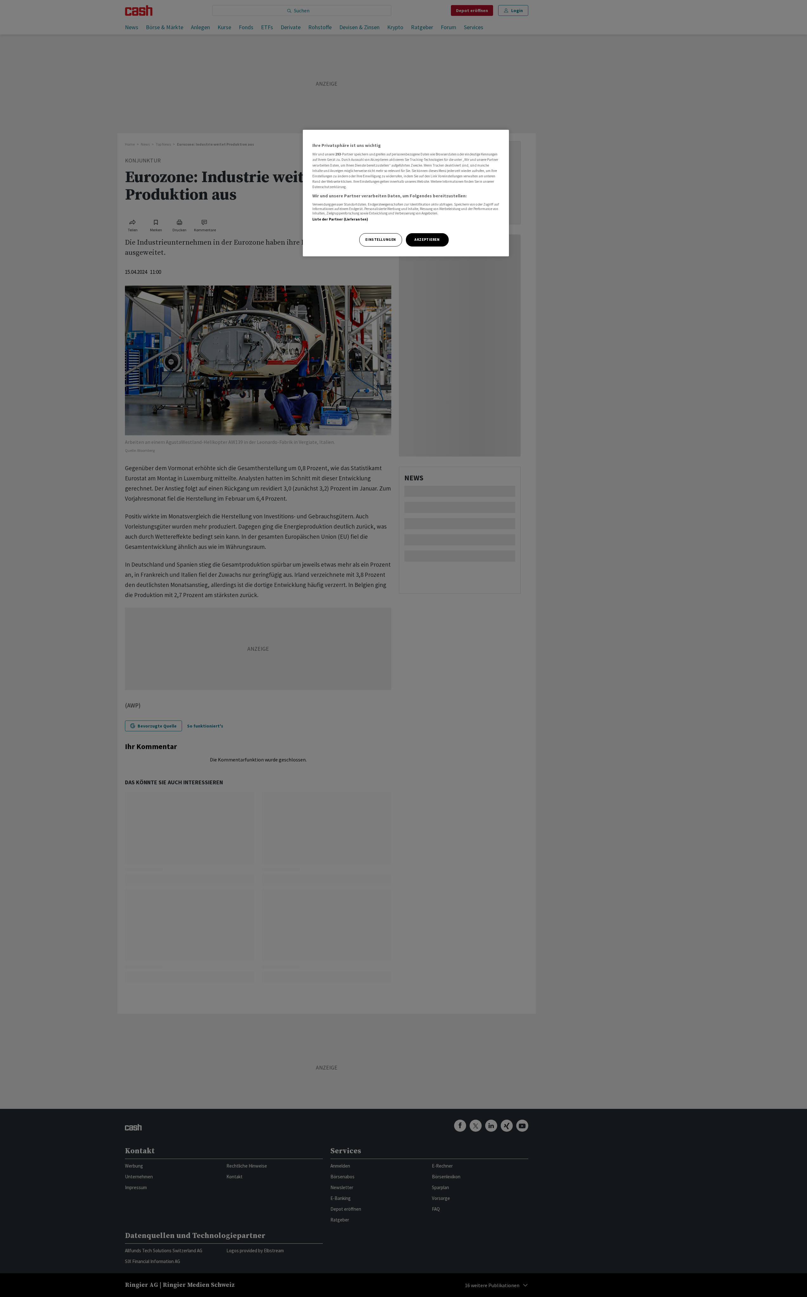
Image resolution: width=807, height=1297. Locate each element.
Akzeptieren (426, 239)
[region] (406, 193)
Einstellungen (380, 239)
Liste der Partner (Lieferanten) (340, 219)
